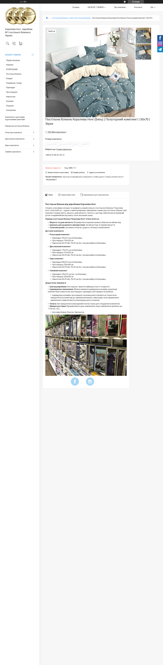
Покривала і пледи (14, 83)
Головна (75, 7)
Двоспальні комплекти (14, 139)
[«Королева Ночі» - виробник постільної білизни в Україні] (19, 15)
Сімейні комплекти (13, 152)
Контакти (138, 7)
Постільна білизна (13, 74)
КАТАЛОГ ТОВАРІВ (13, 55)
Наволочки (10, 97)
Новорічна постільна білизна (17, 126)
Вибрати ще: (58, 149)
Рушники (9, 101)
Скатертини (11, 110)
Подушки (10, 106)
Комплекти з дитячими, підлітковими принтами (15, 118)
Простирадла (11, 92)
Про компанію (120, 7)
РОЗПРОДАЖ (12, 69)
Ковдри (9, 78)
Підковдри (10, 87)
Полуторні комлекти (13, 132)
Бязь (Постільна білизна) (80, 18)
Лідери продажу (13, 60)
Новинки (9, 65)
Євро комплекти (12, 145)
